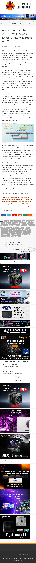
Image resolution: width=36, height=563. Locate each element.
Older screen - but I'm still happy (12, 373)
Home (2, 22)
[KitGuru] (18, 5)
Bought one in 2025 (8, 369)
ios (24, 221)
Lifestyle (8, 22)
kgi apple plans (6, 230)
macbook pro (16, 234)
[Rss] (20, 554)
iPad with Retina (15, 225)
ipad (3, 223)
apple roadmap (15, 221)
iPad (9, 46)
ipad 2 (8, 223)
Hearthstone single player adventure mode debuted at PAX (13, 243)
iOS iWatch (30, 221)
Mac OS (12, 232)
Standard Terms (18, 560)
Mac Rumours (11, 85)
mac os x (19, 232)
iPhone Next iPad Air (18, 227)
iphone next (5, 227)
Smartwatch (16, 236)
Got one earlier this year (10, 367)
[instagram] (27, 554)
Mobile (14, 22)
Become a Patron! (7, 210)
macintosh (26, 234)
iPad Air (15, 223)
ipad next (4, 225)
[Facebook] (21, 554)
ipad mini (31, 223)
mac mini (4, 232)
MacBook (27, 232)
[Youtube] (25, 554)
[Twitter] (23, 554)
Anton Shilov (7, 45)
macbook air (6, 234)
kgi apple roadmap (19, 230)
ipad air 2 (23, 223)
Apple (20, 22)
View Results (18, 380)
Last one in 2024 (7, 371)
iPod (16, 46)
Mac (19, 46)
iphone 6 (31, 225)
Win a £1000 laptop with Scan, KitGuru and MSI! (22, 249)
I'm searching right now (10, 364)
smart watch (6, 236)
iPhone (12, 46)
